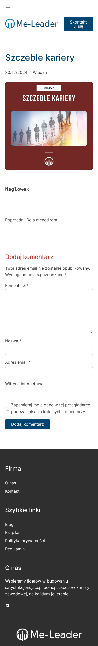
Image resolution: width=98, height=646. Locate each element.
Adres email (18, 362)
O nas (10, 482)
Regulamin (15, 548)
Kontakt (12, 491)
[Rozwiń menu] (8, 8)
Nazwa (13, 340)
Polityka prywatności (25, 540)
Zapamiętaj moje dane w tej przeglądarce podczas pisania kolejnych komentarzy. (50, 408)
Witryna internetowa (24, 383)
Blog (9, 524)
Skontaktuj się (78, 24)
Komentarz (17, 285)
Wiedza (40, 72)
